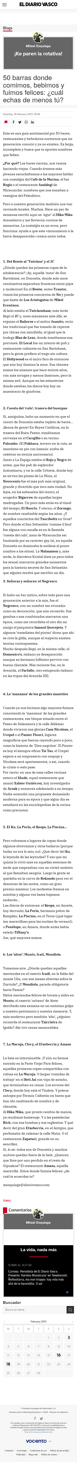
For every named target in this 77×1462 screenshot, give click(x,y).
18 (8, 1364)
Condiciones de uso (38, 1451)
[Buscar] (70, 1309)
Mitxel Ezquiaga (38, 46)
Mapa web (33, 1455)
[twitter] (67, 1292)
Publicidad (20, 1455)
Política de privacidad (59, 1451)
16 (59, 1355)
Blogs (7, 28)
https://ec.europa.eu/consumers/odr (38, 1432)
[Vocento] (38, 1441)
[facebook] (35, 1418)
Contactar (9, 1451)
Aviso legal (21, 1451)
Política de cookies (49, 1455)
